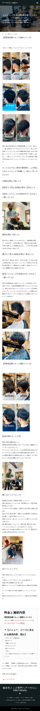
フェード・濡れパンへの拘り (27, 697)
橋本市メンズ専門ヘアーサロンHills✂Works (11, 3)
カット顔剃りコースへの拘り (13, 697)
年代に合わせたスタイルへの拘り (14, 700)
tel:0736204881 (8, 679)
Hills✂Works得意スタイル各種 (29, 700)
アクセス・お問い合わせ (21, 702)
